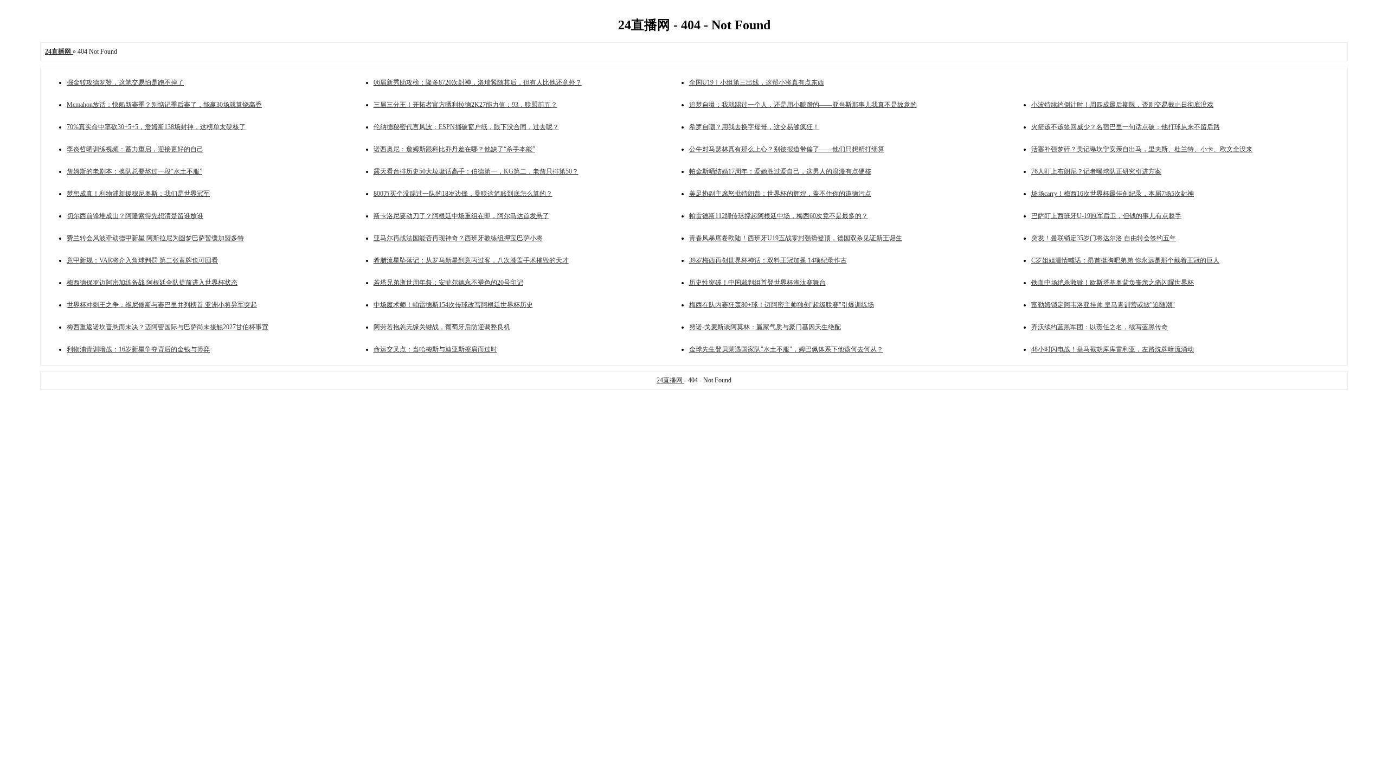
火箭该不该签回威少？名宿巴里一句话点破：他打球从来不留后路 (1125, 127)
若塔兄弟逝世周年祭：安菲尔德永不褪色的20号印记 (448, 282)
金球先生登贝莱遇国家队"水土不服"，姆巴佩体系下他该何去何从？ (786, 349)
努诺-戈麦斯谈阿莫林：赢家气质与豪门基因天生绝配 (765, 327)
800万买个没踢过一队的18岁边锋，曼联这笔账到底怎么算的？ (463, 193)
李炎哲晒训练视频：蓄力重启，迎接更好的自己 (135, 149)
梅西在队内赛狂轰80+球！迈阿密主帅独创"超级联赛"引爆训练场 (781, 305)
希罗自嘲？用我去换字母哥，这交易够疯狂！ (754, 127)
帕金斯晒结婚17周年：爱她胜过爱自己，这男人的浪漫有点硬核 (780, 171)
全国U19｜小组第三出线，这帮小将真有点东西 (756, 82)
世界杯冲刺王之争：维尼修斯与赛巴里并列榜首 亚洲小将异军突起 (162, 305)
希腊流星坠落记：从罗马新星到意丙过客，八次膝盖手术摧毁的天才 (471, 260)
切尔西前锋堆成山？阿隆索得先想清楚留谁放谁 (135, 216)
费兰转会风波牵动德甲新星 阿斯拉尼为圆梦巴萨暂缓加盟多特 (155, 238)
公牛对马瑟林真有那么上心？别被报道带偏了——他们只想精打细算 (786, 149)
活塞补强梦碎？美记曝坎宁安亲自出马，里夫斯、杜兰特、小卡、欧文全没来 (1141, 149)
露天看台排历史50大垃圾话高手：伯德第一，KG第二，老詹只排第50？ (476, 171)
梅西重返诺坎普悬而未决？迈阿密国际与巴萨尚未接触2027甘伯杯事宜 (167, 327)
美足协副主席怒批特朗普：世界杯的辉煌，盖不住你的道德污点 (780, 193)
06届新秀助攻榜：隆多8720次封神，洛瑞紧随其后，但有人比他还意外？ (478, 82)
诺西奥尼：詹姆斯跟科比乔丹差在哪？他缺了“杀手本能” (454, 149)
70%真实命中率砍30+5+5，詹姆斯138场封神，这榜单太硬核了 (156, 127)
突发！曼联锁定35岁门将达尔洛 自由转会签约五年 (1103, 238)
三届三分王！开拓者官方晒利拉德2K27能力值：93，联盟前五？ (465, 104)
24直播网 (670, 380)
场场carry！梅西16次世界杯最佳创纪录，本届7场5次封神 (1112, 193)
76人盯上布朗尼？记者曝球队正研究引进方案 (1096, 171)
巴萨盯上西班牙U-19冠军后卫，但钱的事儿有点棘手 (1106, 216)
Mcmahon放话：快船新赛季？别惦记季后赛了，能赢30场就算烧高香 (164, 104)
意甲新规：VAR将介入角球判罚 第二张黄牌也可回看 (142, 260)
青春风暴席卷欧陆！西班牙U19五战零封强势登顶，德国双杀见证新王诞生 (795, 238)
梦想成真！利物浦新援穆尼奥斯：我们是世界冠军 (138, 193)
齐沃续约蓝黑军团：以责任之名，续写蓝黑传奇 (1099, 327)
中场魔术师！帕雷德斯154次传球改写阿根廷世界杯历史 (453, 305)
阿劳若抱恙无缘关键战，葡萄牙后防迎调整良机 (442, 327)
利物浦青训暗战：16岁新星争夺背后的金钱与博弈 (138, 349)
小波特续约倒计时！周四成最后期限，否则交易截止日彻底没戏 (1122, 104)
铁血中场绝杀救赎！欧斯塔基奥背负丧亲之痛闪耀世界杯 (1112, 282)
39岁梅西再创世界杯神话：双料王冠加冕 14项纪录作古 (768, 260)
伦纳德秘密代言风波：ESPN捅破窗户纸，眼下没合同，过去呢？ (466, 127)
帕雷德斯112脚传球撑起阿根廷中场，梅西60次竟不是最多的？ (778, 216)
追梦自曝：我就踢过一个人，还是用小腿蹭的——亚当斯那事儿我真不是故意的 (803, 104)
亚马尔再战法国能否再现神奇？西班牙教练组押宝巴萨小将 (458, 238)
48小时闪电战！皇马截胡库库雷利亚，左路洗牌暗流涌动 (1112, 349)
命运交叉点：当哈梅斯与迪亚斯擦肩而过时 (435, 349)
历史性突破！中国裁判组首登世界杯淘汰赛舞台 (757, 282)
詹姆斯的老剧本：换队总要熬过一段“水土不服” (134, 171)
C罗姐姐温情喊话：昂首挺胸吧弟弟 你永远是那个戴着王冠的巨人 (1125, 260)
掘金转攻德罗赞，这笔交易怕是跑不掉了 (125, 82)
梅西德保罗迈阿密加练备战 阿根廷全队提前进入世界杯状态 (152, 282)
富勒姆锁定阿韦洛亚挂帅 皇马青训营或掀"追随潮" (1103, 305)
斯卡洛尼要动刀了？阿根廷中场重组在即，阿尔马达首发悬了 (461, 216)
